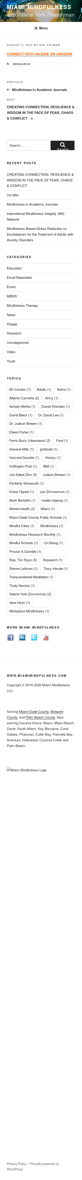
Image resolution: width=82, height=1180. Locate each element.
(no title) (13, 194)
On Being (53, 542)
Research (22, 64)
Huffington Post (23, 466)
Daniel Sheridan (55, 406)
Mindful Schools (23, 542)
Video (11, 351)
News (11, 314)
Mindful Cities (21, 525)
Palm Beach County (40, 717)
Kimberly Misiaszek (26, 483)
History (53, 457)
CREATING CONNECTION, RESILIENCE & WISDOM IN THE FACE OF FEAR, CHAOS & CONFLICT (40, 180)
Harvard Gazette (24, 457)
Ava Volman (49, 45)
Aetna (64, 389)
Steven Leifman (23, 568)
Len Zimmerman (54, 491)
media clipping (54, 500)
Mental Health (22, 508)
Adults (44, 389)
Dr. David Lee (51, 415)
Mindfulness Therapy (22, 305)
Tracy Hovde (56, 568)
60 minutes (20, 389)
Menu (43, 28)
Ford (62, 440)
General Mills (21, 449)
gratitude (49, 449)
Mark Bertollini (22, 500)
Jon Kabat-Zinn (23, 474)
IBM (48, 466)
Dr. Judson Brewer (25, 423)
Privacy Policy (17, 1163)
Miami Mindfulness (39, 7)
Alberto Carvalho (24, 397)
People (12, 324)
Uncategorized (17, 342)
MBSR (12, 296)
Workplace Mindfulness (29, 611)
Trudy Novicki (22, 585)
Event (11, 286)
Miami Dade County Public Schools (38, 517)
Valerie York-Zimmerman (30, 593)
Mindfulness (51, 525)
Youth (11, 361)
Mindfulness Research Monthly (35, 534)
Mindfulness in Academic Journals (32, 204)
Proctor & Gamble (25, 551)
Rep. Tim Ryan (23, 559)
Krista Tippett (21, 491)
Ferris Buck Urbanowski (29, 440)
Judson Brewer (56, 474)
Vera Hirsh (19, 602)
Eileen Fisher (21, 432)
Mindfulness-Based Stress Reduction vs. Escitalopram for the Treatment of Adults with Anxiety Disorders (40, 234)
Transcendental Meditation (31, 576)
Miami (48, 508)
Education (14, 268)
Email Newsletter (19, 277)
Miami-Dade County (34, 711)
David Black (20, 415)
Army (51, 397)
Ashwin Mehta (22, 406)
